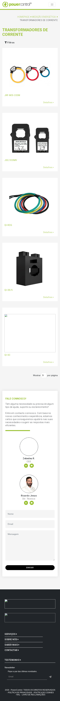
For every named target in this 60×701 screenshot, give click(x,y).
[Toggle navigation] (52, 4)
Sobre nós (11, 639)
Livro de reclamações (33, 695)
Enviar (30, 568)
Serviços (10, 634)
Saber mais (11, 645)
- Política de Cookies (43, 693)
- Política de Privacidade (19, 693)
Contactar (11, 650)
